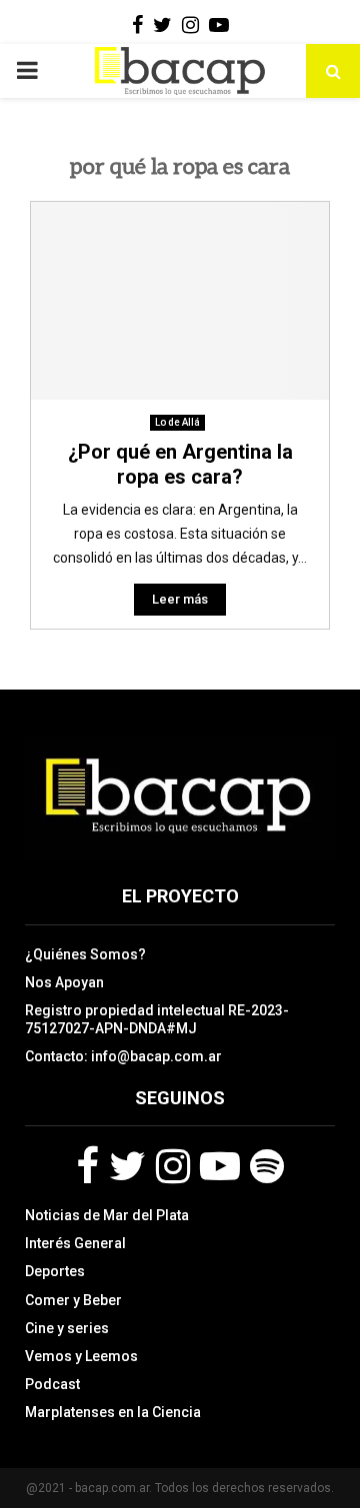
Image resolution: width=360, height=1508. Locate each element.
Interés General (75, 1243)
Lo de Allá (177, 422)
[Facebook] (87, 1166)
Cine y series (67, 1328)
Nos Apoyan (64, 982)
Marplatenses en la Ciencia (113, 1412)
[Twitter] (127, 1166)
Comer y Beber (73, 1300)
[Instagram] (173, 1166)
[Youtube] (220, 1166)
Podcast (52, 1384)
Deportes (55, 1271)
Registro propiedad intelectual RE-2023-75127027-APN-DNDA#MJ (157, 1019)
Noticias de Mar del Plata (107, 1215)
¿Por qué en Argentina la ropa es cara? (180, 464)
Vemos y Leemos (81, 1356)
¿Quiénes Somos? (85, 954)
